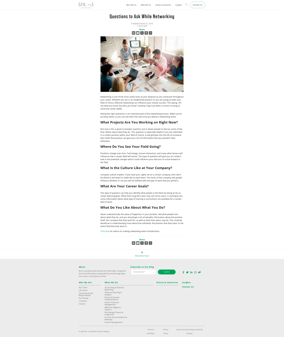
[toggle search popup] (186, 5)
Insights (179, 5)
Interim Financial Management (112, 303)
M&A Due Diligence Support (113, 308)
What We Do (146, 5)
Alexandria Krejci (142, 256)
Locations (83, 301)
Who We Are (131, 5)
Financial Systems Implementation (112, 298)
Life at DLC (83, 290)
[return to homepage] (86, 5)
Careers (82, 304)
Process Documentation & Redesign (116, 318)
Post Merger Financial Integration (114, 313)
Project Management (113, 322)
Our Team (83, 287)
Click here (104, 231)
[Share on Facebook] (146, 33)
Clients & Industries (163, 5)
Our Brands (84, 298)
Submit (167, 272)
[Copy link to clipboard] (150, 33)
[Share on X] (142, 33)
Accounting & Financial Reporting (114, 288)
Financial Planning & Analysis (113, 293)
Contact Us (197, 5)
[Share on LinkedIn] (133, 33)
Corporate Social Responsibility (86, 294)
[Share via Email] (137, 33)
